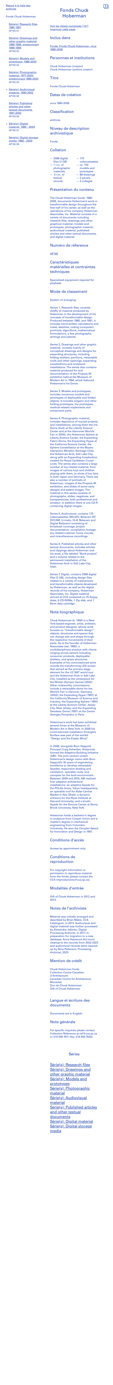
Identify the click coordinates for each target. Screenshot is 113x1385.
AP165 (54, 254)
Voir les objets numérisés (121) (69, 26)
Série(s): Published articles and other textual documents (73, 1112)
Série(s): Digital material (71, 1122)
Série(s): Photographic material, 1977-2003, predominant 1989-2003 (23, 75)
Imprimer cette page (62, 29)
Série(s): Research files (70, 1065)
